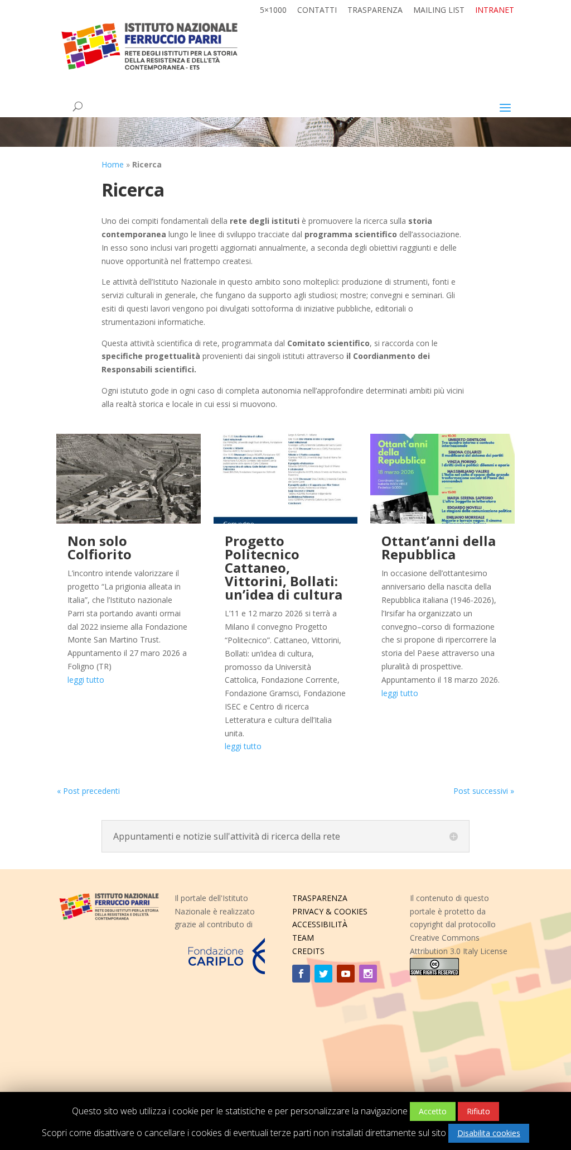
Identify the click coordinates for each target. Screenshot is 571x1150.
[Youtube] (346, 974)
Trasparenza (375, 10)
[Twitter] (323, 974)
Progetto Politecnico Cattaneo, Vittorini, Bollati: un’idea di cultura (283, 567)
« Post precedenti (88, 790)
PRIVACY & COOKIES (329, 911)
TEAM (303, 937)
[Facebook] (301, 974)
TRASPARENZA (319, 898)
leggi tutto (85, 679)
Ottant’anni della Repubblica (438, 547)
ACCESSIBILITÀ (319, 924)
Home (112, 164)
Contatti (317, 10)
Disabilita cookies (488, 1133)
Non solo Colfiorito (99, 547)
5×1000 (273, 10)
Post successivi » (483, 790)
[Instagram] (368, 974)
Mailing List (438, 10)
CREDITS (308, 951)
